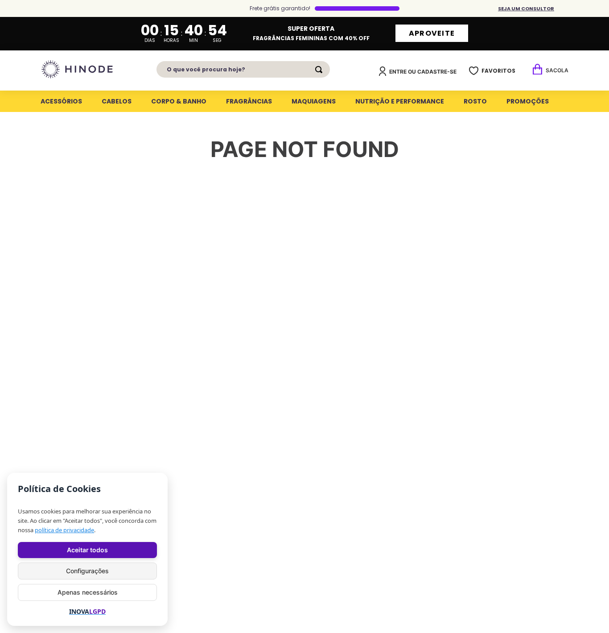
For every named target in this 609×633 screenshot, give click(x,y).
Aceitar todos (87, 550)
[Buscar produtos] (320, 69)
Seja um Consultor (526, 8)
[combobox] (243, 69)
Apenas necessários (88, 592)
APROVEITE (432, 33)
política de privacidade (64, 530)
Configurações (87, 571)
